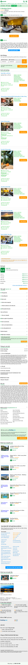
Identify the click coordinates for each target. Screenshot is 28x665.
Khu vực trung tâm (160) (5, 533)
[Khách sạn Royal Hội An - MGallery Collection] (5, 477)
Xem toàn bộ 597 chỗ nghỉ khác (14, 567)
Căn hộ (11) (15, 549)
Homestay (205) (16, 551)
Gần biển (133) (4, 534)
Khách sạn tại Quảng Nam (5, 598)
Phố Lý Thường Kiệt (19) (5, 552)
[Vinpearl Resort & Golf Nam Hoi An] (5, 495)
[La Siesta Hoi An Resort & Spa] (5, 448)
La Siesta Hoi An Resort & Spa (17, 446)
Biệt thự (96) (15, 552)
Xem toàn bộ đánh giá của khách (20, 285)
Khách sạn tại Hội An (16, 598)
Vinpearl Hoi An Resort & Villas (17, 510)
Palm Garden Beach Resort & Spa (17, 485)
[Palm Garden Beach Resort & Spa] (5, 486)
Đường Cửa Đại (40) (5, 546)
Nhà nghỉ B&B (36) (16, 554)
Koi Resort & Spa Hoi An (15, 502)
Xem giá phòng (14, 36)
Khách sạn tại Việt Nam (10, 597)
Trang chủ (2, 597)
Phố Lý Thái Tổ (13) (4, 557)
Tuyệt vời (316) (4, 539)
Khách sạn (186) (16, 546)
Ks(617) (15, 5)
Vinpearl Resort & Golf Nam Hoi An (18, 493)
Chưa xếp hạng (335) (17, 542)
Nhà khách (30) (16, 555)
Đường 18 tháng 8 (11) (5, 563)
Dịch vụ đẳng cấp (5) (5, 537)
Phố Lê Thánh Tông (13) (5, 556)
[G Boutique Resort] (5, 577)
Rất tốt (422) (3, 541)
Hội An (3, 5)
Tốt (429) (2, 542)
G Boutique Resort (14, 575)
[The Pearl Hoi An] (5, 520)
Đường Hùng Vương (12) (6, 561)
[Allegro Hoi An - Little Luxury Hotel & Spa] (5, 456)
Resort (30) (15, 548)
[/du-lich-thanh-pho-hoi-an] (7, 589)
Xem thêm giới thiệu (13, 50)
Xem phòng (24, 341)
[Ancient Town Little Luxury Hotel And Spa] (5, 468)
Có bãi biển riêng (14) (5, 536)
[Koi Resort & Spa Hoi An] (5, 503)
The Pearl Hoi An (14, 518)
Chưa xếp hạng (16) (16, 540)
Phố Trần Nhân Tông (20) (6, 550)
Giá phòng (24, 61)
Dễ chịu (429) (3, 544)
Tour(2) (9, 5)
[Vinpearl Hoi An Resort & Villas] (5, 511)
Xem (21, 15)
